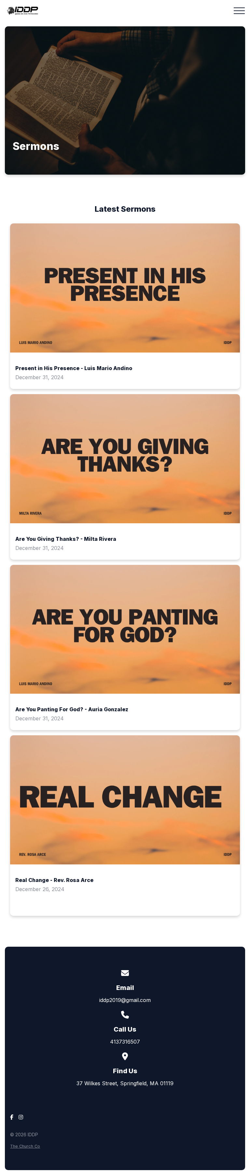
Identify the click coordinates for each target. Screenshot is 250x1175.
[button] (239, 10)
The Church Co (25, 1146)
